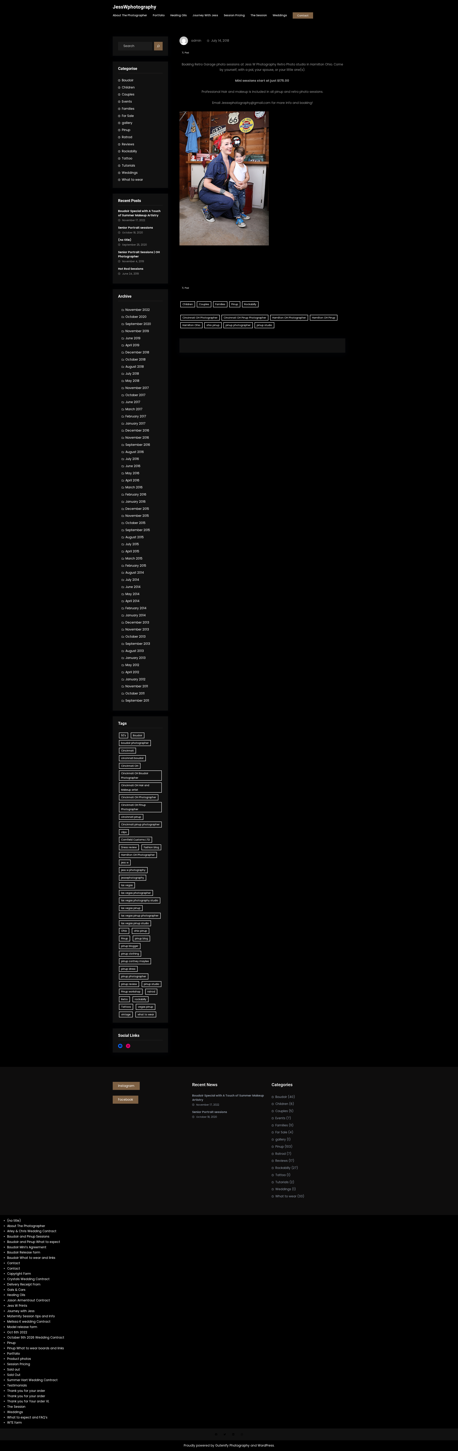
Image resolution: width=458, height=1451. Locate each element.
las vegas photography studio (139, 900)
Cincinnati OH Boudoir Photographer (134, 776)
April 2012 (132, 672)
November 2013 (137, 629)
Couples (128, 94)
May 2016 (132, 473)
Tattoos (126, 1007)
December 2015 (137, 509)
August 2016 (134, 452)
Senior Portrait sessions (135, 228)
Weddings (130, 173)
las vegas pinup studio (135, 923)
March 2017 (133, 409)
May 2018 (132, 381)
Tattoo (127, 158)
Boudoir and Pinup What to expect (33, 1242)
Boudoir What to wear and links (31, 1258)
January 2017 (135, 423)
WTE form (14, 1422)
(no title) (124, 240)
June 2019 (132, 338)
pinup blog (141, 938)
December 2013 (137, 622)
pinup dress (128, 969)
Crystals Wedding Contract (28, 1279)
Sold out (13, 1369)
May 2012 (132, 665)
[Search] (158, 46)
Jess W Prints (17, 1306)
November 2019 (137, 331)
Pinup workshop (130, 991)
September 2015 (137, 530)
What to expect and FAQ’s (27, 1417)
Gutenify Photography (232, 1445)
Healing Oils (16, 1295)
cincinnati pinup (131, 817)
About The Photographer (26, 1226)
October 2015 (135, 523)
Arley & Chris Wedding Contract (31, 1231)
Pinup (126, 130)
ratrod (151, 991)
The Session (16, 1407)
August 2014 (134, 572)
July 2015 (132, 544)
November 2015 (137, 516)
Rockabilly (129, 151)
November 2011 (136, 686)
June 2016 (132, 466)
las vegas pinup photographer (140, 915)
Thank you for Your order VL (28, 1401)
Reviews (128, 144)
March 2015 (133, 558)
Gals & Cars (16, 1290)
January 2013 (135, 658)
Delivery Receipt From (23, 1284)
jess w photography (133, 870)
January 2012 (135, 679)
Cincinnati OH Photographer (138, 797)
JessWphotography (134, 7)
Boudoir (127, 80)
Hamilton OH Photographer (138, 855)
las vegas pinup (130, 908)
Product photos (19, 1359)
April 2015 (132, 551)
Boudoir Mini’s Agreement (26, 1247)
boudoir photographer (135, 743)
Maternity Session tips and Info (31, 1316)
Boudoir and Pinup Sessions (28, 1236)
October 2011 (135, 693)
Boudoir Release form (23, 1252)
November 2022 (137, 310)
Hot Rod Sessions (130, 269)
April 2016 (132, 480)
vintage (126, 1014)
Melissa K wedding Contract (28, 1321)
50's (123, 735)
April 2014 (132, 601)
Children (128, 87)
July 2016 (132, 459)
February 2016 (135, 494)
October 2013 (135, 636)
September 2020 (138, 324)
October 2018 (135, 359)
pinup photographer (133, 976)
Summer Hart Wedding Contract (32, 1380)
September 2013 (137, 644)
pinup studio (151, 984)
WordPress (266, 1445)
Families (128, 109)
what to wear (146, 1014)
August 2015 (134, 537)
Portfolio (13, 1353)
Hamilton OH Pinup (323, 317)
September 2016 (137, 445)
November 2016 (137, 437)
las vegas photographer (136, 893)
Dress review (129, 847)
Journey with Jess (21, 1311)
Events (127, 101)
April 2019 (132, 345)
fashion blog (151, 847)
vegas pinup (145, 1007)
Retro (124, 999)
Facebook (125, 1099)
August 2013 (134, 651)
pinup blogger (129, 946)
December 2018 (137, 352)
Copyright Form (19, 1274)
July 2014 (132, 580)
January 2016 (135, 501)
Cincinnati (127, 750)
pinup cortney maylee (135, 961)
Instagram (126, 1086)
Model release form (22, 1327)
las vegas (127, 885)
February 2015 (135, 565)
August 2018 (134, 366)
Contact (303, 15)
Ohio (124, 931)
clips (124, 832)
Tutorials (128, 165)
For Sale (128, 116)
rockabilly (140, 999)
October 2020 (136, 317)
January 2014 (135, 615)
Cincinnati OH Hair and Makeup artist (135, 788)
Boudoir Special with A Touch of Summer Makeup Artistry (139, 213)
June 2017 (132, 402)
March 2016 (134, 487)
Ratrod (127, 137)
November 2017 (137, 388)
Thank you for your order (26, 1391)
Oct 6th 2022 (17, 1332)
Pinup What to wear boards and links (35, 1348)
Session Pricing (18, 1364)
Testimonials (17, 1385)
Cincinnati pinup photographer (140, 824)
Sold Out (13, 1375)
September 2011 (137, 700)
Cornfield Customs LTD (135, 839)
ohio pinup (140, 931)
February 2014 (136, 608)
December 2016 (137, 430)
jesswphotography (132, 878)
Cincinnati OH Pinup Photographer (133, 807)
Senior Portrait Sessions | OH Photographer (139, 254)
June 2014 (133, 587)
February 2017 (135, 416)
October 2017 (135, 395)
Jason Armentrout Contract (28, 1300)
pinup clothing (130, 953)
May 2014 (132, 594)
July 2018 (132, 373)
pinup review (129, 984)
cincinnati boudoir (132, 758)
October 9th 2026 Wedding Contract (35, 1337)
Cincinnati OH (129, 766)
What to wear (132, 180)
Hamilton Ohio (191, 325)
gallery (127, 123)
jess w (124, 862)
